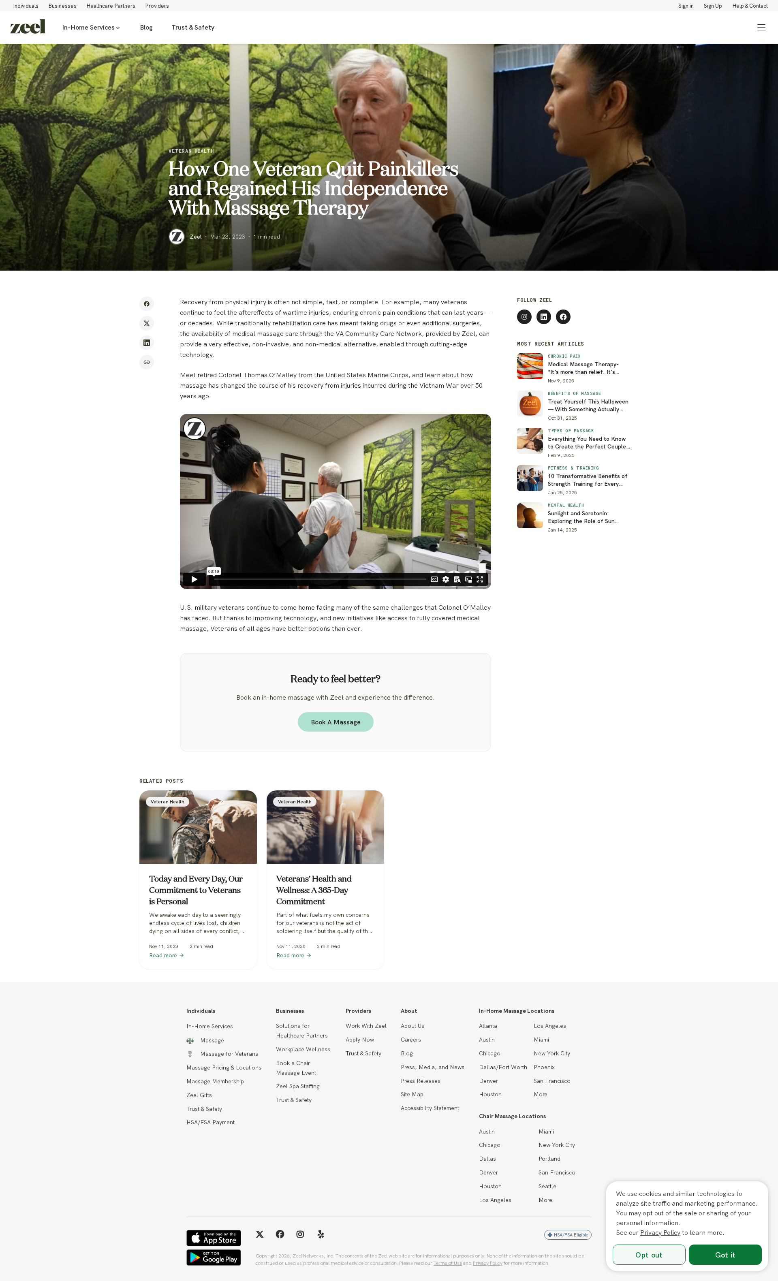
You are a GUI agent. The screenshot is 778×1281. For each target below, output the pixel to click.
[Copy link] (146, 362)
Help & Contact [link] (750, 5)
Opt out (649, 1255)
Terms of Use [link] (448, 1263)
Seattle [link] (547, 1186)
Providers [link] (157, 5)
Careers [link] (411, 1039)
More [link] (540, 1094)
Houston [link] (490, 1094)
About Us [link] (412, 1025)
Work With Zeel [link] (366, 1025)
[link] (28, 27)
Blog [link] (146, 27)
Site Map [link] (412, 1094)
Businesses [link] (62, 5)
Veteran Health (191, 150)
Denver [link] (488, 1081)
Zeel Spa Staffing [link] (298, 1086)
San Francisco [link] (552, 1081)
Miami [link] (541, 1039)
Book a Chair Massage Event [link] (296, 1067)
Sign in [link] (686, 5)
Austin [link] (487, 1039)
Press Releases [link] (420, 1081)
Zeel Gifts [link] (199, 1095)
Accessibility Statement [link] (430, 1108)
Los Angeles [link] (550, 1025)
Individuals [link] (25, 5)
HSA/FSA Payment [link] (210, 1122)
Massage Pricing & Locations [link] (223, 1067)
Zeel (196, 236)
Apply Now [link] (360, 1039)
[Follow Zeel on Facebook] (563, 317)
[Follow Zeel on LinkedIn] (543, 317)
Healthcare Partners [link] (110, 5)
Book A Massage (336, 722)
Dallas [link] (487, 1158)
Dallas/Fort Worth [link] (503, 1067)
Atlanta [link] (488, 1025)
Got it (725, 1255)
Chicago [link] (489, 1053)
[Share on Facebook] (146, 304)
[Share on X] (146, 323)
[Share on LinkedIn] (146, 342)
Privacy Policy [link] (487, 1263)
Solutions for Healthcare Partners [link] (302, 1030)
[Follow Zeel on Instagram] (524, 317)
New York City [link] (552, 1053)
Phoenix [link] (544, 1067)
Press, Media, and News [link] (432, 1067)
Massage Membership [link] (215, 1081)
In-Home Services (88, 27)
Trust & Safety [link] (192, 27)
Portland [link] (549, 1158)
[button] (761, 27)
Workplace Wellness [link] (303, 1049)
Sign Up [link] (713, 5)
